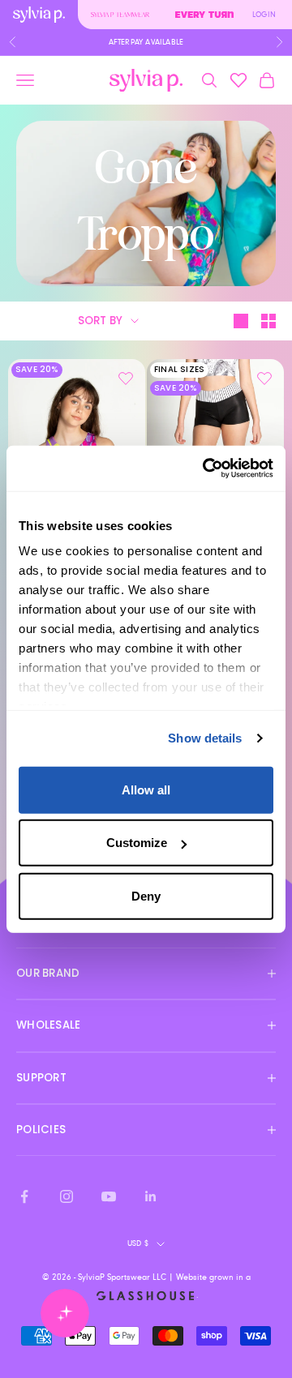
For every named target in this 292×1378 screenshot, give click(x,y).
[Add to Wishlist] (125, 378)
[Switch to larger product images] (241, 321)
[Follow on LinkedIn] (151, 1196)
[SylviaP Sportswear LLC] (146, 80)
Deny (146, 895)
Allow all (146, 789)
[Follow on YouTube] (109, 1196)
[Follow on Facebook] (24, 1196)
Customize (136, 842)
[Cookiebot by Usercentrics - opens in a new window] (206, 468)
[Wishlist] (238, 80)
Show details (205, 738)
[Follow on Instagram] (66, 1196)
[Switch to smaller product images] (268, 321)
